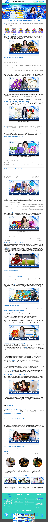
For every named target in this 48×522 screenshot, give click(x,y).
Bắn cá (17, 4)
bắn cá (14, 284)
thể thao (7, 248)
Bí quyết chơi (39, 4)
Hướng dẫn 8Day (34, 4)
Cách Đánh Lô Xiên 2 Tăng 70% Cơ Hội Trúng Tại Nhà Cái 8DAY (24, 485)
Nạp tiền (26, 347)
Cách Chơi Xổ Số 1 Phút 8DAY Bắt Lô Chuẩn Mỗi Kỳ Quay (37, 485)
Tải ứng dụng (13, 360)
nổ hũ (8, 278)
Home (8, 4)
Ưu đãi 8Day (29, 4)
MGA (4, 126)
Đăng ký (31, 319)
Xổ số (23, 4)
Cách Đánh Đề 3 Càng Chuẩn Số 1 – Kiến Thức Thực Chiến (10, 485)
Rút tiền (13, 370)
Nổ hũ (10, 4)
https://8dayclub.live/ (10, 405)
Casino (20, 4)
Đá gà (25, 4)
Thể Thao (14, 4)
